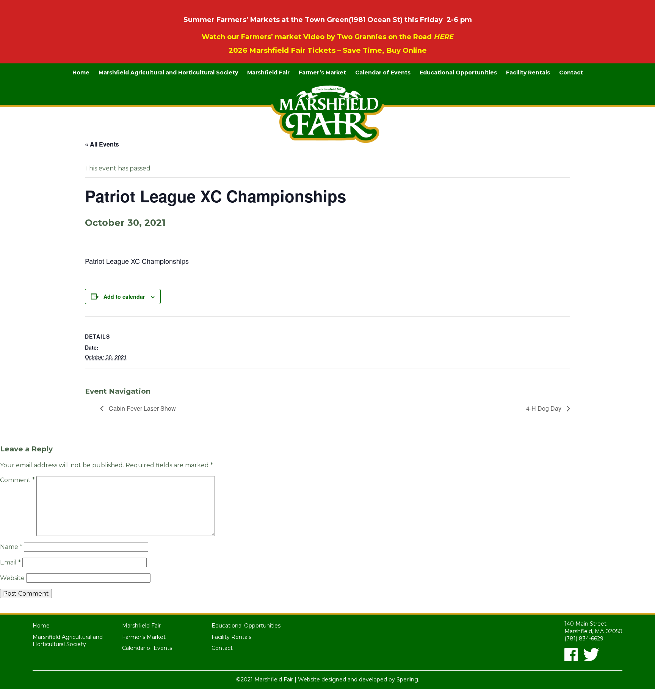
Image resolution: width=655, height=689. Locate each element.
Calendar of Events (383, 72)
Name (11, 546)
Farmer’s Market (322, 72)
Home (80, 72)
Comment (17, 480)
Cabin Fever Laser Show (141, 408)
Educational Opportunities (458, 72)
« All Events (102, 144)
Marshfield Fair (268, 72)
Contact (571, 72)
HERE (443, 37)
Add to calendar (124, 296)
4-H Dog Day (544, 408)
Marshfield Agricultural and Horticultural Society (168, 72)
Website (12, 578)
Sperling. (407, 679)
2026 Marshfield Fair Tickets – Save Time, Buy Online (328, 50)
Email (10, 562)
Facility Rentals (528, 72)
